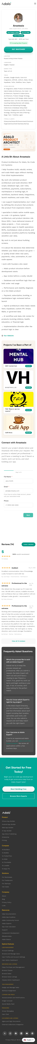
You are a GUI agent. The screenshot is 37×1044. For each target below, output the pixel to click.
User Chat (5, 1014)
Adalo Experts (6, 923)
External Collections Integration (12, 1024)
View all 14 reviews (18, 641)
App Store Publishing (9, 834)
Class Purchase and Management (13, 967)
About (4, 896)
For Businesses (7, 877)
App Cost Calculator (9, 926)
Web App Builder (7, 827)
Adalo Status (6, 939)
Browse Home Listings (9, 977)
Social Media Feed (8, 1004)
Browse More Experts (18, 796)
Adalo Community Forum (10, 920)
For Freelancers (7, 880)
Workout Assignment (9, 990)
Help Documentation (9, 914)
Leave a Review (28, 544)
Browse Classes (7, 970)
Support (4, 930)
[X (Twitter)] (5, 1033)
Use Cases (5, 887)
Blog (3, 899)
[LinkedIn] (21, 1033)
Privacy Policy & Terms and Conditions (18, 1040)
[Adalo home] (6, 3)
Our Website (9, 336)
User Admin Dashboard (10, 960)
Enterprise (5, 837)
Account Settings (8, 950)
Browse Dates (6, 973)
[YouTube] (27, 1033)
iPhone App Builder (8, 821)
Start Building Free (18, 789)
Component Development (10, 933)
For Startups (6, 883)
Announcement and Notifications (13, 997)
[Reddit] (32, 1033)
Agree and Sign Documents (11, 1021)
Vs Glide (4, 859)
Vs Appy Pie (6, 868)
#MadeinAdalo (7, 936)
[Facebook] (16, 1033)
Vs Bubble (5, 853)
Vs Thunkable (6, 862)
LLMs (3, 905)
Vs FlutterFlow (7, 856)
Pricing (4, 840)
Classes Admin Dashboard (11, 980)
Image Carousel (7, 1001)
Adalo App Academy (8, 917)
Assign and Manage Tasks (10, 987)
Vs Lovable (5, 865)
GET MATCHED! (18, 49)
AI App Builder (7, 831)
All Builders (6, 849)
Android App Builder (9, 824)
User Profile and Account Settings (13, 957)
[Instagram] (10, 1033)
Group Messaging (7, 1011)
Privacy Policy (6, 902)
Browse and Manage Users (11, 954)
